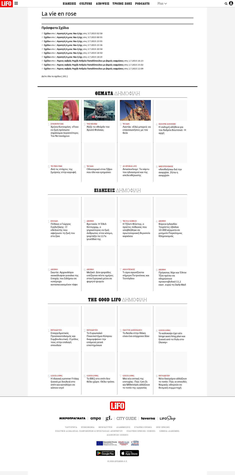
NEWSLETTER (105, 427)
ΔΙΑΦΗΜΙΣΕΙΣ (123, 427)
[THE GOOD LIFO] (109, 418)
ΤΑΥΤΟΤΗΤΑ (71, 427)
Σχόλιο (47, 33)
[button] (16, 4)
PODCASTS (142, 3)
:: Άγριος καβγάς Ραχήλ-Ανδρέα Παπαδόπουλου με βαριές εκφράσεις (89, 61)
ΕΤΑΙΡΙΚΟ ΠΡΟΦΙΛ (143, 427)
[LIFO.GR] (6, 4)
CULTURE (85, 3)
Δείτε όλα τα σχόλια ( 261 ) (55, 76)
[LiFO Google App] (105, 453)
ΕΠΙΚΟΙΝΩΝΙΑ (88, 427)
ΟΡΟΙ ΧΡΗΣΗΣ (163, 427)
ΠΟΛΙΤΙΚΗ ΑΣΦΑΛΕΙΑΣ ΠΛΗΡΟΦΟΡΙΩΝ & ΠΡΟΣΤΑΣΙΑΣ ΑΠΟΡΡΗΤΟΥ (89, 431)
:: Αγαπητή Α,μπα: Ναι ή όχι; (69, 33)
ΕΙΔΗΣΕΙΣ (69, 3)
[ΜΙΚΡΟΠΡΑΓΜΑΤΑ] (72, 418)
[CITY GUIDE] (126, 418)
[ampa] (95, 418)
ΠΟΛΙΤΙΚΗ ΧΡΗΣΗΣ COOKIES (141, 431)
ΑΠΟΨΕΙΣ (102, 3)
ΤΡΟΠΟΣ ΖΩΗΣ (122, 3)
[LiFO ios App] (129, 453)
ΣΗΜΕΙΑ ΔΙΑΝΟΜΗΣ (169, 431)
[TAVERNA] (148, 418)
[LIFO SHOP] (168, 418)
